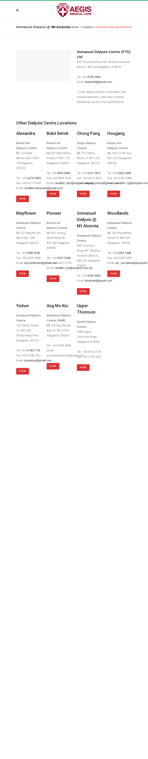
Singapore (87, 27)
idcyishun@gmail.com (38, 360)
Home (55, 27)
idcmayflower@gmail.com (40, 263)
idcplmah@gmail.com (98, 82)
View (22, 199)
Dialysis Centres (70, 27)
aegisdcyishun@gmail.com (102, 183)
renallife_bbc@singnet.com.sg (74, 183)
